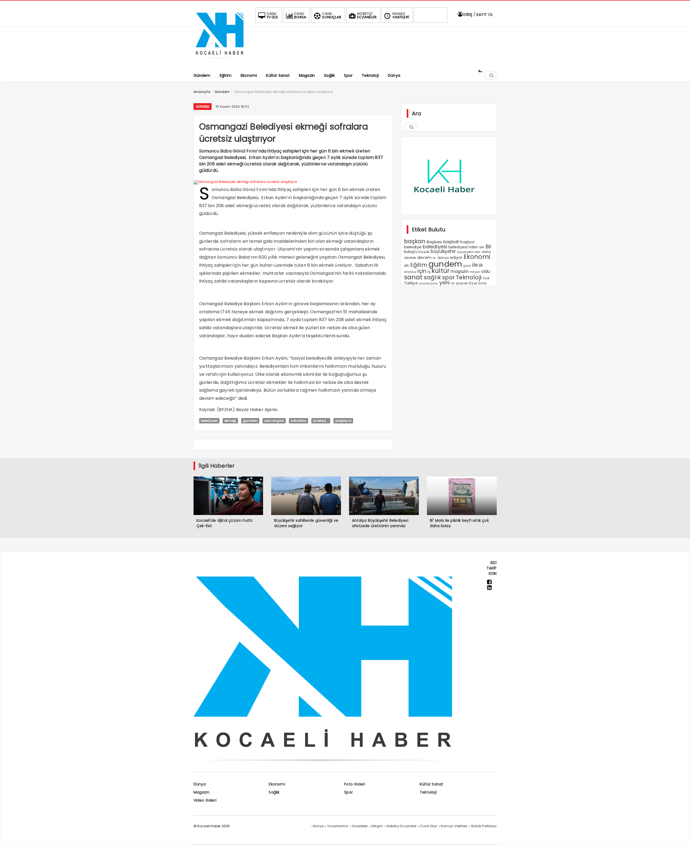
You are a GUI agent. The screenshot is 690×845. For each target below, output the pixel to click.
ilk (481, 265)
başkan (415, 241)
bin (482, 247)
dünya (443, 257)
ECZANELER (367, 15)
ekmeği (230, 420)
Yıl (453, 283)
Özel (473, 283)
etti (406, 265)
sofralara (298, 420)
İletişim (377, 826)
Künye (318, 826)
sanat (413, 277)
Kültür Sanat (431, 784)
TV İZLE (272, 15)
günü (467, 265)
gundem (250, 420)
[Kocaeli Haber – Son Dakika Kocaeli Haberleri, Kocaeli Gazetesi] (220, 60)
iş (428, 271)
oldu (485, 271)
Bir (489, 246)
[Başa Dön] (680, 835)
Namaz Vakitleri (454, 826)
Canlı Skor (428, 826)
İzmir (482, 283)
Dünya (200, 784)
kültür (441, 270)
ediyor (456, 257)
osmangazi (274, 420)
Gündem (202, 106)
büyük (424, 251)
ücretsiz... (321, 420)
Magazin (201, 792)
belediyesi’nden (463, 247)
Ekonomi (477, 256)
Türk (485, 278)
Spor (348, 792)
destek (410, 257)
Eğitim (418, 265)
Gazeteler (360, 826)
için (422, 271)
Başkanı (434, 242)
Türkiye (411, 283)
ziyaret (462, 283)
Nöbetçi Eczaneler (401, 826)
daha (486, 251)
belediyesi (209, 420)
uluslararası (428, 283)
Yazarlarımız (337, 826)
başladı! (451, 242)
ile (475, 265)
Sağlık (274, 792)
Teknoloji (468, 277)
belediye (413, 247)
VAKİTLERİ (400, 15)
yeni (444, 282)
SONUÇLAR (331, 15)
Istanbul (410, 272)
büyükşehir (443, 251)
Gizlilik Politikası (484, 826)
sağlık (432, 277)
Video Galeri (205, 800)
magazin (459, 271)
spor (448, 277)
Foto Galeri (354, 784)
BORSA (300, 15)
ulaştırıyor (343, 420)
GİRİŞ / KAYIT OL (477, 14)
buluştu (411, 251)
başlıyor (467, 242)
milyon (475, 272)
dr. (434, 258)
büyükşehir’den (469, 252)
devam (424, 257)
